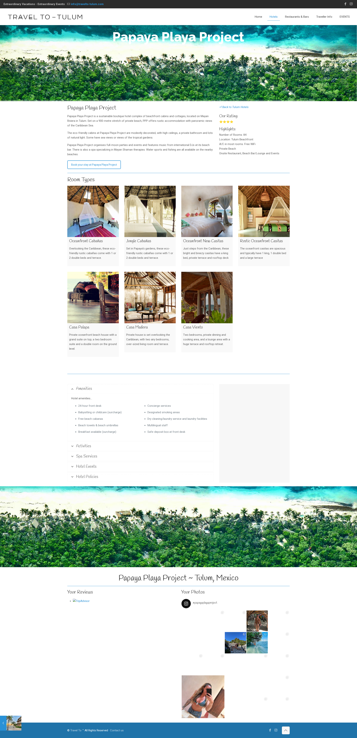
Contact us (117, 730)
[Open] (203, 631)
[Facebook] (345, 4)
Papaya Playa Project (91, 108)
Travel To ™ (77, 730)
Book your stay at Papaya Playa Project (94, 164)
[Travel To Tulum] (45, 16)
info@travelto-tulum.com (87, 4)
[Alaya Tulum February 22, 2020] (10, 723)
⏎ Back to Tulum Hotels (234, 107)
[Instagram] (351, 4)
